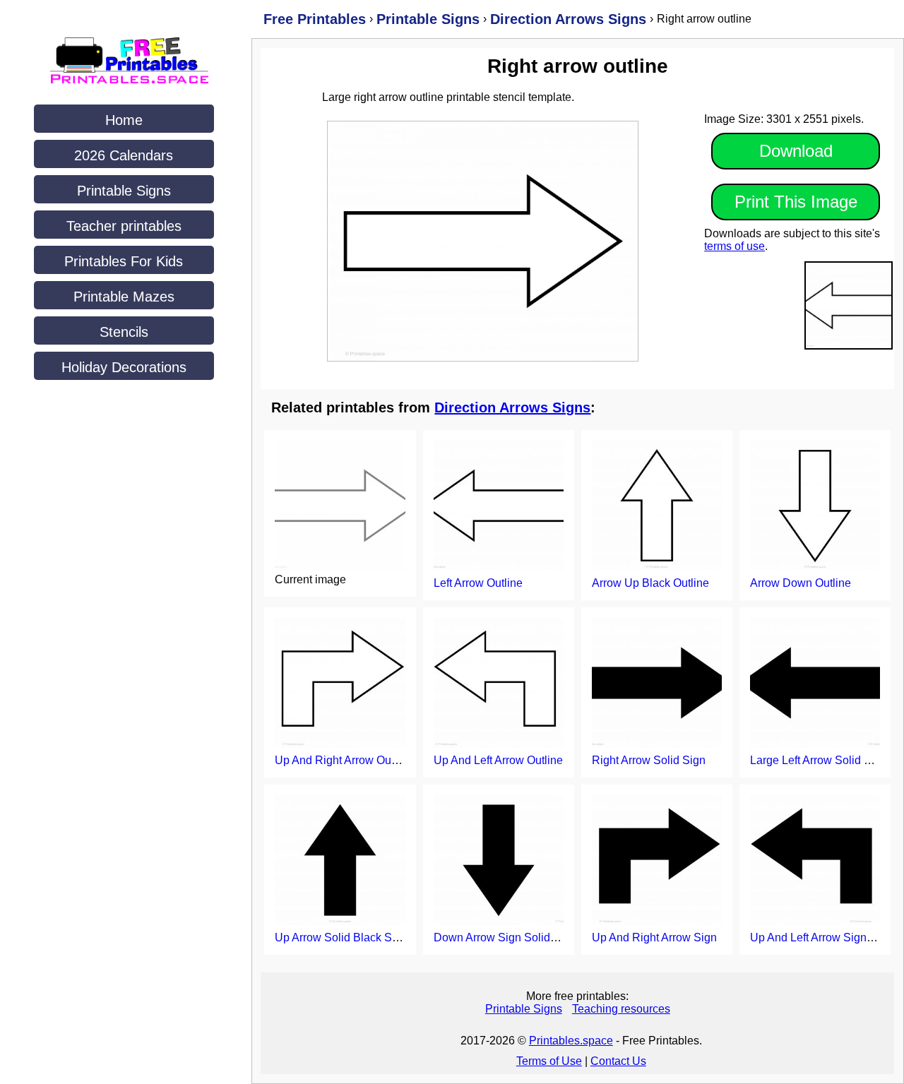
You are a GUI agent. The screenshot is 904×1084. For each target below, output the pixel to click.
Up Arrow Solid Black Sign (341, 937)
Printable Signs (124, 190)
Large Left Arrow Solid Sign (818, 760)
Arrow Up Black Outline (650, 583)
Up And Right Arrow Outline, (345, 760)
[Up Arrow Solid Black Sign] (340, 861)
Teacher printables (124, 226)
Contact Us (618, 1061)
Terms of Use (549, 1061)
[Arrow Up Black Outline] (657, 507)
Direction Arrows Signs (512, 407)
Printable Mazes (123, 296)
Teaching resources (621, 1009)
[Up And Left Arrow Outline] (499, 684)
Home (124, 120)
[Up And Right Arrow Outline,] (340, 684)
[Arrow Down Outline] (815, 507)
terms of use (734, 246)
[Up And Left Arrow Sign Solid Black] (815, 861)
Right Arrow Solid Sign (649, 760)
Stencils (124, 332)
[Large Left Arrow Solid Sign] (815, 684)
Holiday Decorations (123, 367)
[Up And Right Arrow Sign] (657, 861)
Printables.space (571, 1041)
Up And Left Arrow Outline (498, 760)
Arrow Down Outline (800, 583)
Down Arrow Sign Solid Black (507, 937)
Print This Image (795, 201)
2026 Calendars (123, 155)
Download (796, 150)
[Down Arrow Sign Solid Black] (499, 861)
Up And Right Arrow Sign (654, 937)
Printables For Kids (123, 261)
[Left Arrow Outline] (499, 507)
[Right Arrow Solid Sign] (657, 684)
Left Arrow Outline (478, 583)
